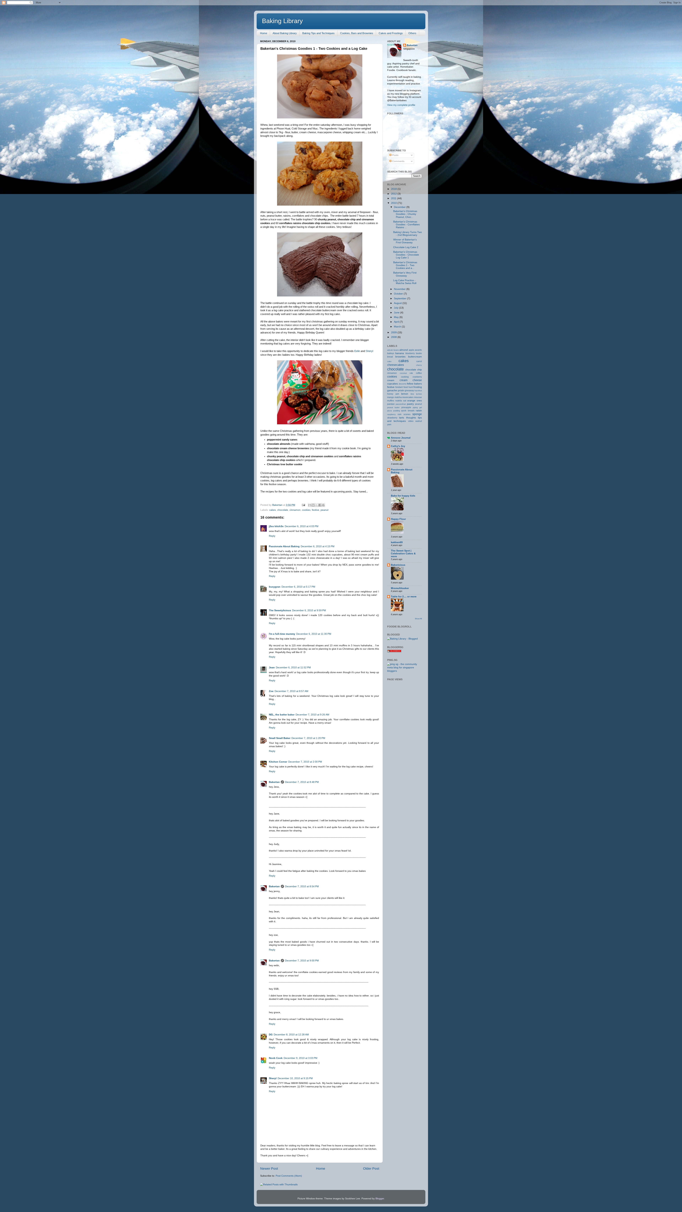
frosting (417, 387)
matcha (398, 397)
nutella (398, 400)
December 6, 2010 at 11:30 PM (313, 634)
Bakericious (398, 565)
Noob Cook (276, 1058)
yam (389, 424)
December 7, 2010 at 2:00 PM (305, 761)
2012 (394, 193)
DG (271, 1034)
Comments (397, 161)
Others (412, 33)
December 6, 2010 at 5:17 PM (298, 586)
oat (404, 400)
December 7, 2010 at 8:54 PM (302, 886)
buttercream (415, 356)
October (399, 293)
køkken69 (397, 542)
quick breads (408, 410)
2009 (394, 332)
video (410, 421)
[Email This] (310, 505)
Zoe (271, 691)
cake (389, 361)
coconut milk (406, 373)
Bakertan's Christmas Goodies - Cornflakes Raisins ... (406, 224)
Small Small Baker (279, 738)
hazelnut (418, 390)
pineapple (406, 407)
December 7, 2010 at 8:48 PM (302, 782)
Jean (272, 667)
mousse (418, 397)
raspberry (391, 414)
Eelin (357, 351)
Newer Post (269, 1168)
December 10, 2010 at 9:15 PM (295, 1078)
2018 (394, 189)
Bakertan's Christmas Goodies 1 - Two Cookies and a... (405, 265)
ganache (392, 390)
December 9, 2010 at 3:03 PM (300, 1058)
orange (411, 400)
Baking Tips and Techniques (318, 33)
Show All (418, 619)
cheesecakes (395, 364)
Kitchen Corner (278, 761)
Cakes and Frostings (391, 33)
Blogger (379, 1198)
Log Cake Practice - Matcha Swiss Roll (404, 282)
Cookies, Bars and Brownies (356, 33)
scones (407, 414)
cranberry (417, 377)
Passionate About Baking (284, 546)
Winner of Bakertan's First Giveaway (405, 241)
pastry (410, 404)
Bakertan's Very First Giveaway (404, 274)
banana (399, 353)
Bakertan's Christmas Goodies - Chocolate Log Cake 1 (406, 255)
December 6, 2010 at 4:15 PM (317, 546)
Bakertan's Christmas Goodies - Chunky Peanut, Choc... (405, 214)
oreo (419, 400)
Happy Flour (398, 519)
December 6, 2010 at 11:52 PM (293, 667)
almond (403, 350)
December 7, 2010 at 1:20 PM (308, 738)
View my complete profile (401, 105)
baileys (390, 353)
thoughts (411, 417)
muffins (390, 400)
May (396, 317)
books (419, 353)
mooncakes (407, 397)
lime (412, 394)
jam (397, 394)
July (396, 307)
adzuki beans (393, 350)
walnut (418, 421)
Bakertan (274, 782)
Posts (394, 155)
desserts (402, 384)
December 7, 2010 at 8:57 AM (291, 691)
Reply (272, 536)
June (397, 312)
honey (390, 394)
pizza (389, 411)
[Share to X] (316, 505)
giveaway (409, 390)
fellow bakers (414, 383)
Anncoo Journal (400, 437)
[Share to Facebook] (320, 505)
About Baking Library (285, 33)
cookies (306, 510)
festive (315, 510)
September (400, 298)
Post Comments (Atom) (289, 1175)
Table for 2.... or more (403, 596)
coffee (419, 373)
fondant (399, 387)
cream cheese (411, 380)
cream (390, 380)
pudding (396, 411)
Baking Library (282, 21)
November (400, 289)
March (398, 326)
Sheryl (369, 351)
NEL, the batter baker (281, 714)
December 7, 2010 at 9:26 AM (312, 714)
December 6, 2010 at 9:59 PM (309, 610)
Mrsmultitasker (400, 588)
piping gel (417, 407)
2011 (394, 198)
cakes (272, 510)
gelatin (401, 390)
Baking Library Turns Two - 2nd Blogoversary (407, 233)
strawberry (392, 418)
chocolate (282, 510)
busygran (274, 586)
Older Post (371, 1168)
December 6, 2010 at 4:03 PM (301, 526)
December (400, 207)
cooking (405, 377)
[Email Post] (303, 505)
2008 (394, 337)
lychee (419, 394)
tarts (401, 417)
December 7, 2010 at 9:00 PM (302, 960)
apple (411, 350)
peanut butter (393, 407)
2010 (394, 203)
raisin (419, 410)
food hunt (408, 387)
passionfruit (401, 404)
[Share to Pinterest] (323, 505)
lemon (404, 393)
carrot (419, 361)
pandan (391, 404)
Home (263, 33)
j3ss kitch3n (276, 526)
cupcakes (392, 383)
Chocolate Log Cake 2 (405, 247)
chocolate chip (413, 369)
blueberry (410, 353)
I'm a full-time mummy (282, 634)
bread (390, 357)
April (397, 321)
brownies (400, 356)
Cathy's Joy (398, 446)
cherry (419, 365)
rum (399, 414)
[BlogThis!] (313, 505)
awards (418, 350)
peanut (324, 510)
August (398, 303)
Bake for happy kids (403, 495)
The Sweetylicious (280, 610)
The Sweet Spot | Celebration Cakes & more (403, 553)
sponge (417, 414)
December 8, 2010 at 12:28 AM (291, 1034)
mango (390, 397)
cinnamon (295, 510)
